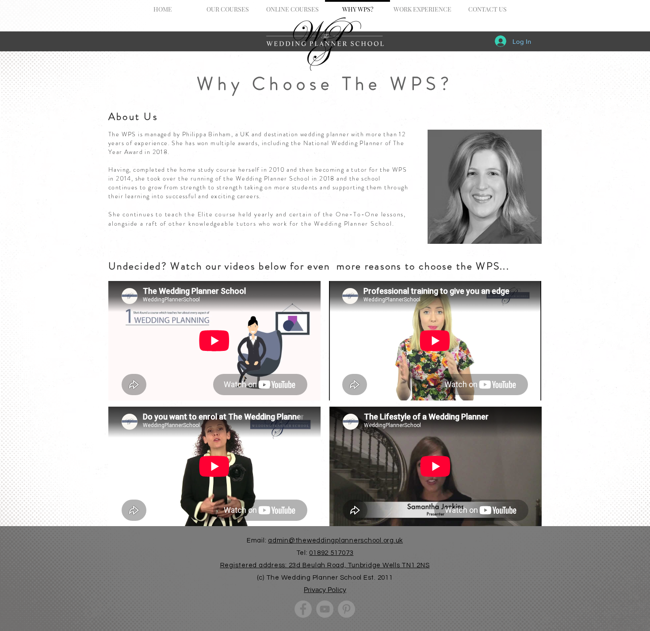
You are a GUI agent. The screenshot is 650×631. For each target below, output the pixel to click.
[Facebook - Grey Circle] (303, 609)
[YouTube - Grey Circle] (324, 609)
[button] (227, 5)
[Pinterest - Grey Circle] (346, 609)
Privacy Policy (325, 589)
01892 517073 (331, 553)
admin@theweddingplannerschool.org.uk (335, 540)
